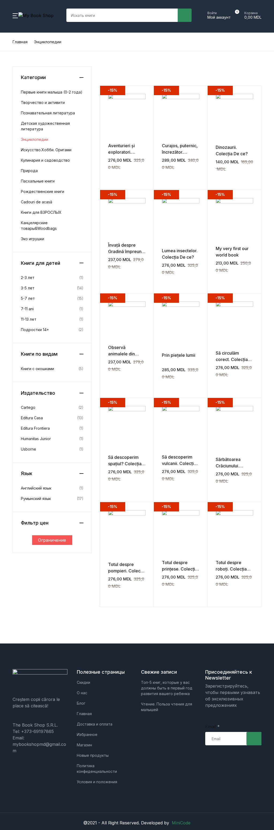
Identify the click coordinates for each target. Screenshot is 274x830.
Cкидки (16, 60)
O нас (14, 74)
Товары (16, 32)
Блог (13, 101)
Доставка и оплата (28, 88)
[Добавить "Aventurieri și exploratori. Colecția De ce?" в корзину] (110, 175)
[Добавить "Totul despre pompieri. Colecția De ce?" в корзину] (110, 594)
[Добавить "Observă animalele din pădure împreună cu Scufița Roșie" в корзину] (110, 377)
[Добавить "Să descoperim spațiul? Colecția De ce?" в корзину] (110, 487)
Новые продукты (26, 46)
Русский (17, 129)
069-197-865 (21, 115)
